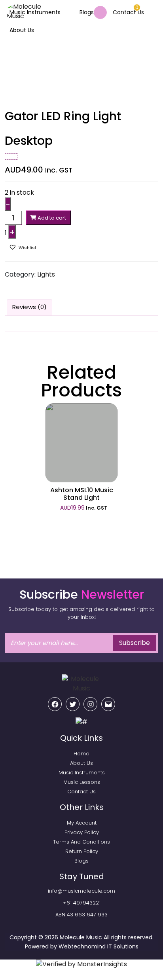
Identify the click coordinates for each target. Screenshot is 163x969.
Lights (46, 274)
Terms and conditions (81, 842)
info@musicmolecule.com (81, 891)
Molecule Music (81, 937)
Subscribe (134, 642)
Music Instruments (35, 12)
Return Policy (81, 851)
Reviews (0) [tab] (29, 307)
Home (13, 54)
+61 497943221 (81, 902)
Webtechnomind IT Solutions (98, 946)
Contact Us (81, 791)
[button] (25, 247)
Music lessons (81, 782)
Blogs (87, 12)
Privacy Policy (81, 832)
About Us (21, 30)
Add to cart (51, 218)
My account (82, 823)
